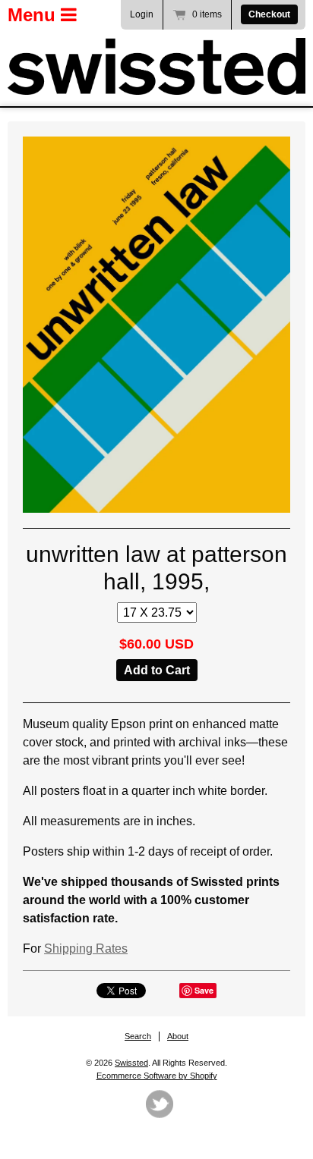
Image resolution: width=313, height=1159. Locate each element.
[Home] (156, 66)
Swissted (131, 1062)
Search (138, 1036)
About (177, 1036)
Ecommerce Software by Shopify (156, 1075)
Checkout (269, 14)
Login (141, 14)
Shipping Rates (86, 948)
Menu (34, 15)
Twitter (159, 1104)
